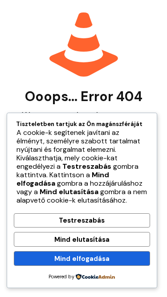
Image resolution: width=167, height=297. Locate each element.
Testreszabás (82, 220)
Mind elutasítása (82, 239)
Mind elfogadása (82, 258)
